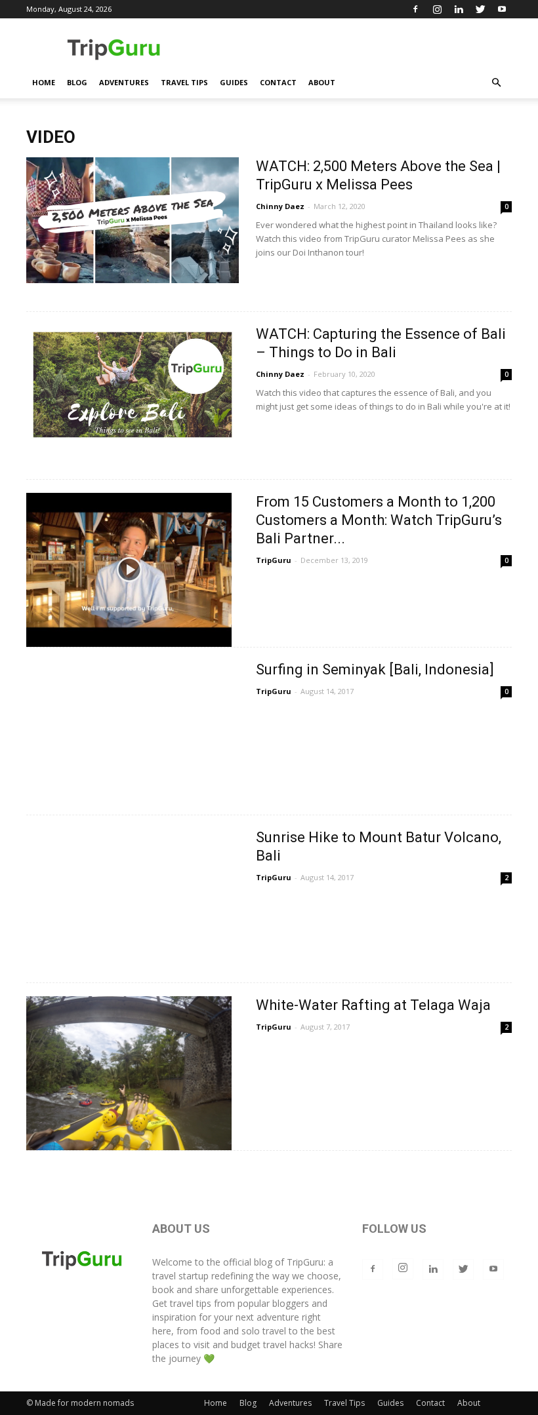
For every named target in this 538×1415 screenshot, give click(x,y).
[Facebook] (415, 9)
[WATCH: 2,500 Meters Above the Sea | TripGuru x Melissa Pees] (132, 220)
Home (43, 82)
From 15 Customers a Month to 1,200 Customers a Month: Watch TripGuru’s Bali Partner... (379, 520)
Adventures (124, 82)
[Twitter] (480, 9)
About (321, 82)
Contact (278, 82)
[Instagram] (437, 9)
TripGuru (273, 560)
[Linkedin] (458, 9)
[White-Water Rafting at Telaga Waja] (129, 1073)
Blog (77, 82)
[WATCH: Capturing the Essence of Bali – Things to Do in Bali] (132, 384)
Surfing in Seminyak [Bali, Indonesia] (375, 669)
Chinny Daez (280, 206)
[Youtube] (502, 9)
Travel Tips (184, 82)
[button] (496, 83)
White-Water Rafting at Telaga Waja (373, 1005)
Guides (234, 82)
